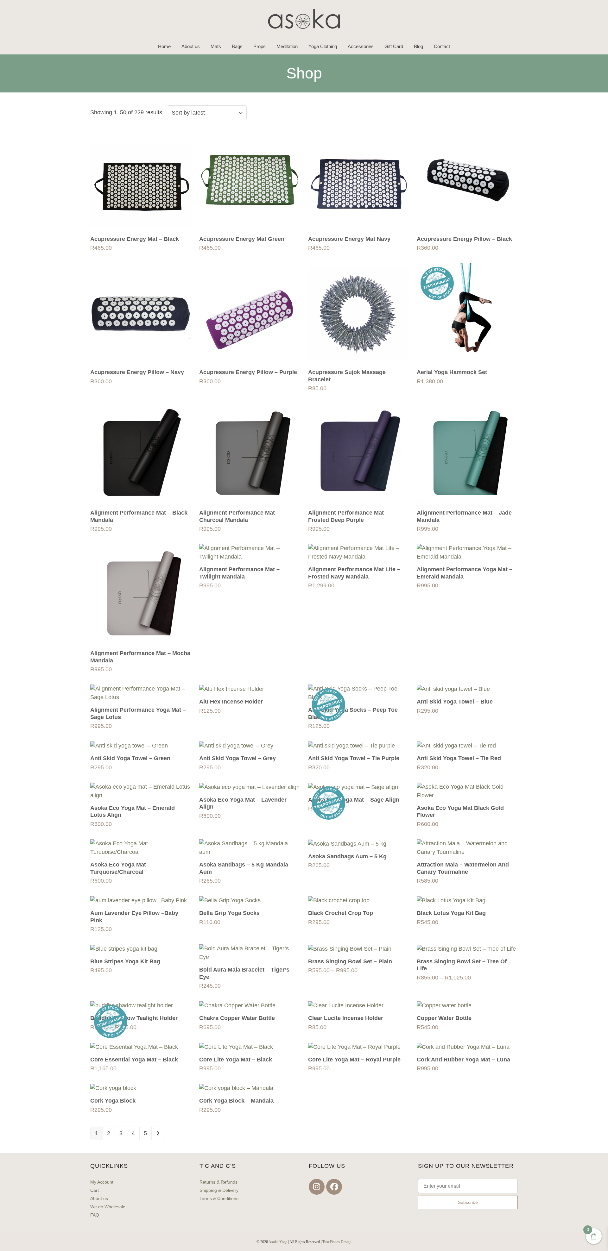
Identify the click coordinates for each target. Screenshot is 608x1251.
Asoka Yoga (278, 1242)
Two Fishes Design (337, 1242)
